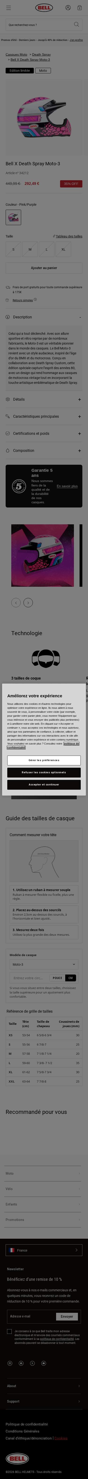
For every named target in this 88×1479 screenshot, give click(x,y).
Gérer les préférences (44, 760)
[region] (44, 740)
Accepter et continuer (44, 784)
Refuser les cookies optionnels (44, 772)
